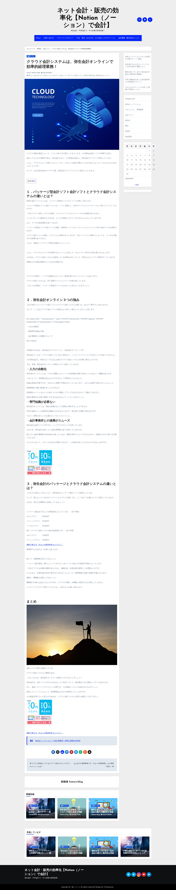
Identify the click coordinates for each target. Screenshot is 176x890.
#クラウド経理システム (75, 75)
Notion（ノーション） (133, 104)
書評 (126, 126)
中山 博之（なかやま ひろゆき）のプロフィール (96, 38)
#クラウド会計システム (45, 75)
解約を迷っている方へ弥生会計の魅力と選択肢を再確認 (102, 812)
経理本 (127, 131)
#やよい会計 (33, 75)
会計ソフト (31, 56)
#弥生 (86, 75)
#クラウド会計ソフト (60, 75)
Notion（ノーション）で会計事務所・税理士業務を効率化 (57, 741)
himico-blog (36, 73)
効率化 (127, 120)
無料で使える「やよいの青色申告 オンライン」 (45, 545)
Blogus (98, 887)
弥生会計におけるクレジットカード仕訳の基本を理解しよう (71, 812)
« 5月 (137, 185)
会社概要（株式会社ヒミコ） (129, 38)
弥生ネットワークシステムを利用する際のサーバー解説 (40, 812)
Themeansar (108, 887)
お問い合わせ (49, 38)
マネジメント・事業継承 (134, 110)
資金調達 (128, 137)
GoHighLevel (130, 99)
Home (38, 38)
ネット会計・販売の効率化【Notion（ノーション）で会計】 (88, 18)
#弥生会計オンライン (103, 75)
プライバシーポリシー (65, 38)
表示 (33, 181)
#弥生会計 (92, 75)
